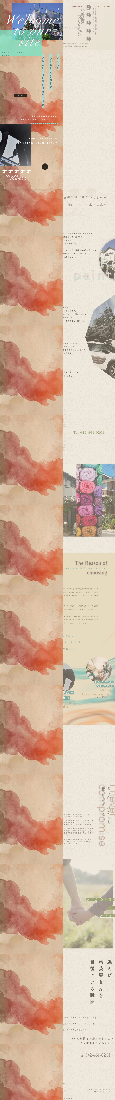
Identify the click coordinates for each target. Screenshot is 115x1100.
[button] (20, 95)
